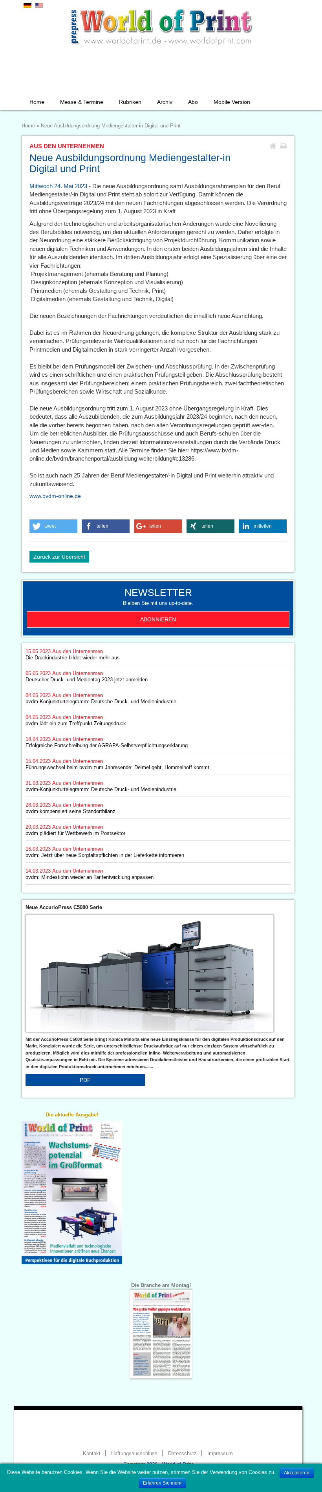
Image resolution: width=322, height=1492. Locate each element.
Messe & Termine (81, 102)
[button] (53, 526)
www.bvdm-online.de (55, 496)
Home (36, 102)
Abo (193, 102)
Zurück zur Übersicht (59, 557)
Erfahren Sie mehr (162, 1483)
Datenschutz (182, 1453)
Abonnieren (158, 619)
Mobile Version (232, 102)
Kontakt (92, 1453)
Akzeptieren (296, 1473)
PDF (85, 1080)
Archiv (164, 102)
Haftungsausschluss (134, 1453)
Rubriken (130, 102)
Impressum (220, 1453)
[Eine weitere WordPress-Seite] (161, 25)
